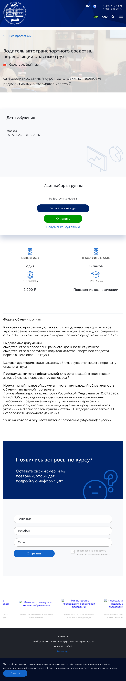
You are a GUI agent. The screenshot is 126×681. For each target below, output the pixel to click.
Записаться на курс (63, 208)
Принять (15, 673)
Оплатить (63, 218)
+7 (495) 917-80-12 (112, 6)
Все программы (20, 36)
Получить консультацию (63, 227)
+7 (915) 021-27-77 (111, 9)
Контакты (63, 636)
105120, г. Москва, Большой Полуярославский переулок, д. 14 (63, 641)
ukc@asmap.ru (63, 651)
